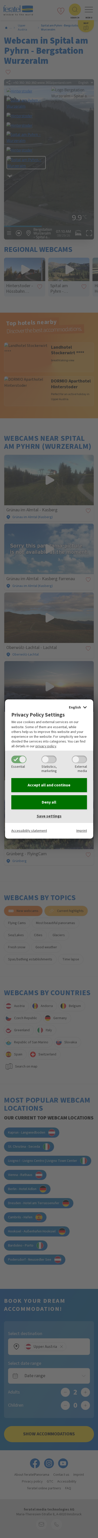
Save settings (49, 816)
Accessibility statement (29, 830)
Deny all (49, 802)
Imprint (81, 830)
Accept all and (49, 785)
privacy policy (45, 746)
